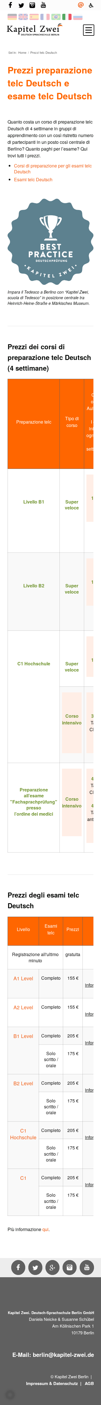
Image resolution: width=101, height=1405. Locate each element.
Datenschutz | (68, 1383)
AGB (89, 1383)
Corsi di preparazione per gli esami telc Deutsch (53, 168)
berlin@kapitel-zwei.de (63, 1354)
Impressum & (39, 1383)
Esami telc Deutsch (33, 179)
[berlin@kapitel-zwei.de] (81, 5)
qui (45, 1229)
